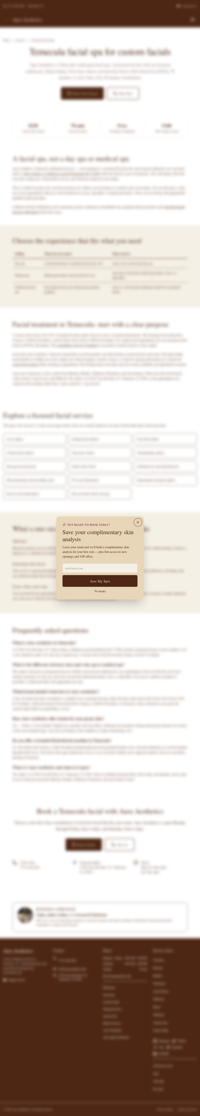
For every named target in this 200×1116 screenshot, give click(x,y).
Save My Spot (100, 581)
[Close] (137, 522)
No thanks (100, 591)
